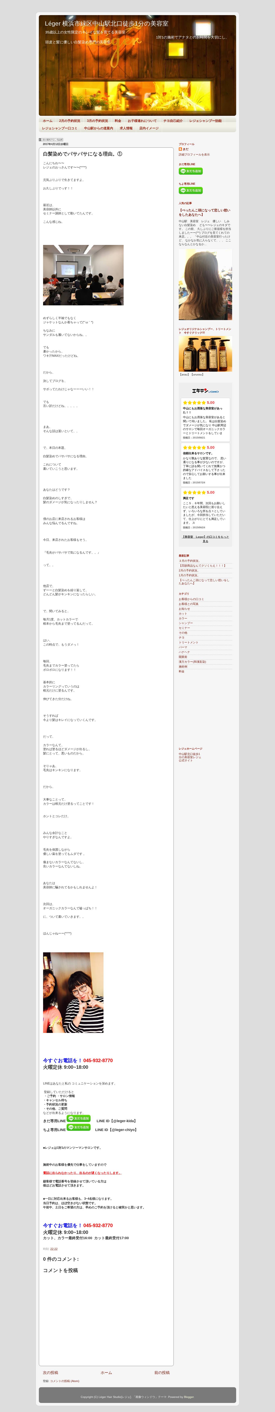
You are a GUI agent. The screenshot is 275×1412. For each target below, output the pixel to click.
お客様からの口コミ (191, 599)
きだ (185, 149)
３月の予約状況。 (190, 560)
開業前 (183, 656)
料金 (118, 120)
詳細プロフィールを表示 (194, 154)
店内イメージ (149, 128)
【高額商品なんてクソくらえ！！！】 (203, 565)
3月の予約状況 (97, 120)
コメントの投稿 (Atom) (64, 1381)
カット (183, 613)
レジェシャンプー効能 (205, 120)
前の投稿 (162, 1373)
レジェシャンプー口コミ (60, 128)
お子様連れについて (142, 120)
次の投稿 (50, 1373)
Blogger (189, 1397)
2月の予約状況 (69, 120)
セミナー (184, 627)
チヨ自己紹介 (173, 120)
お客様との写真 (188, 603)
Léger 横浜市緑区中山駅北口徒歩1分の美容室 (107, 23)
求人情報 (126, 128)
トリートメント (188, 642)
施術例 (183, 666)
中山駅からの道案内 (98, 128)
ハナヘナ (184, 652)
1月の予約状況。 (189, 575)
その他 (183, 632)
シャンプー (186, 623)
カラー (183, 618)
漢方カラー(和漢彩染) (192, 661)
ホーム (48, 120)
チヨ (181, 637)
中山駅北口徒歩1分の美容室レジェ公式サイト (190, 757)
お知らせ (184, 608)
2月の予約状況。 (189, 570)
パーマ (183, 647)
